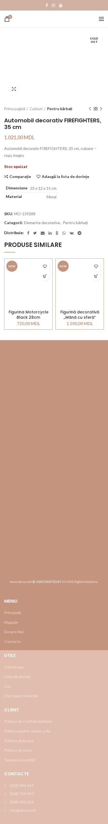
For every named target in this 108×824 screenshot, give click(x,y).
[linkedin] (50, 233)
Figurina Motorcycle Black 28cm (28, 315)
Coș (7, 686)
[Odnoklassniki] (57, 233)
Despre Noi (14, 631)
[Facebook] (47, 5)
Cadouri (36, 109)
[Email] (43, 233)
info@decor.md (22, 810)
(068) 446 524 (22, 802)
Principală (12, 612)
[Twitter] (35, 233)
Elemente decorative (42, 223)
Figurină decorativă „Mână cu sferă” (79, 315)
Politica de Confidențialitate (28, 721)
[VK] (72, 233)
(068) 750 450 (22, 793)
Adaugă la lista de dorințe (65, 177)
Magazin (11, 622)
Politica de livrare (19, 740)
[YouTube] (60, 5)
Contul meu (14, 667)
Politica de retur (18, 750)
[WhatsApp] (64, 233)
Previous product (90, 109)
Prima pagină (14, 109)
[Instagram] (53, 5)
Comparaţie (20, 177)
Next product (101, 109)
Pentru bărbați (59, 109)
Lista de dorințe (17, 676)
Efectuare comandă (21, 695)
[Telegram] (79, 233)
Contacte (12, 641)
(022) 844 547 (22, 785)
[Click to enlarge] (13, 89)
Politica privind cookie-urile (27, 731)
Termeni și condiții (19, 760)
